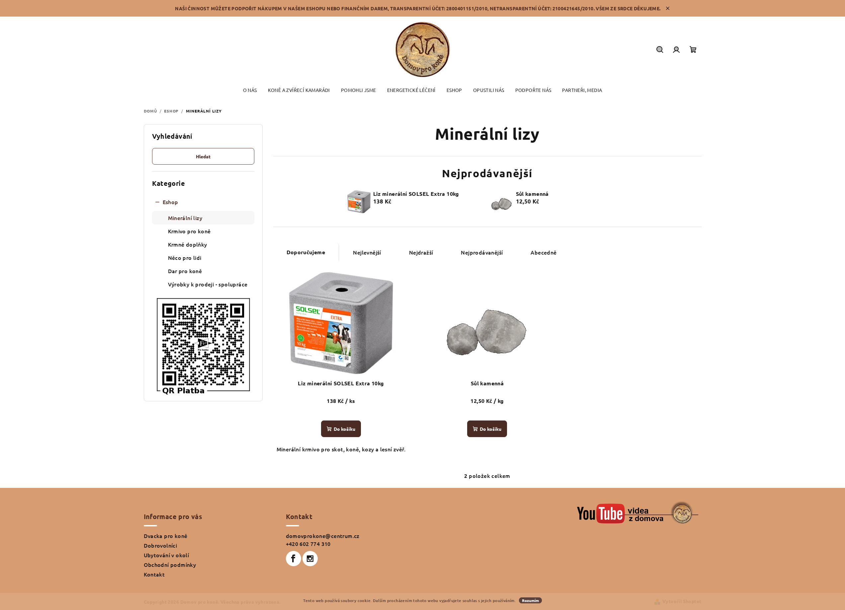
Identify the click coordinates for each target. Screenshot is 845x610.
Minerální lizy (185, 217)
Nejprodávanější (482, 252)
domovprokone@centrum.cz (323, 535)
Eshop (170, 201)
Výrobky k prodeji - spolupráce (208, 284)
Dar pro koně (185, 270)
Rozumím (530, 600)
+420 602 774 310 (308, 543)
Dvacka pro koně (166, 535)
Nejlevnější (367, 252)
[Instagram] (310, 558)
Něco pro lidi (185, 257)
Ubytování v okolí (166, 555)
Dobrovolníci (160, 545)
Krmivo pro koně (189, 231)
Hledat (203, 156)
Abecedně (543, 252)
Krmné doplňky (187, 244)
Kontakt (154, 574)
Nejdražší (421, 252)
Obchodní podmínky (170, 564)
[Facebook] (293, 558)
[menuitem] (250, 90)
